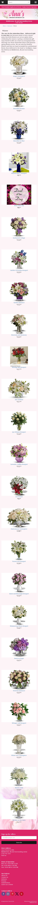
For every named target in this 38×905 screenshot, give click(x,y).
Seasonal (9, 26)
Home (4, 26)
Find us (3, 855)
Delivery (4, 879)
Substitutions (5, 882)
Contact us (4, 877)
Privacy (3, 881)
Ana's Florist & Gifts (13, 14)
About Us (4, 875)
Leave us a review (7, 884)
